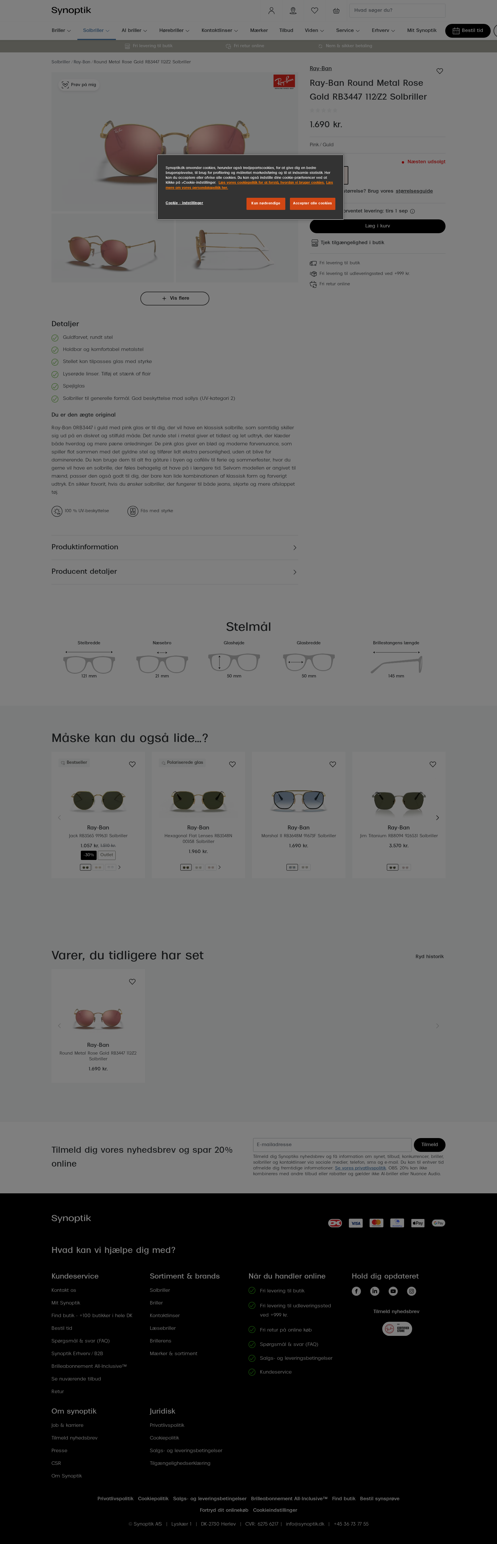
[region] (250, 187)
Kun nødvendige (265, 203)
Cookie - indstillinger (184, 203)
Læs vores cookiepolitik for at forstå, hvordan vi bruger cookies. (272, 183)
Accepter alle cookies (312, 203)
